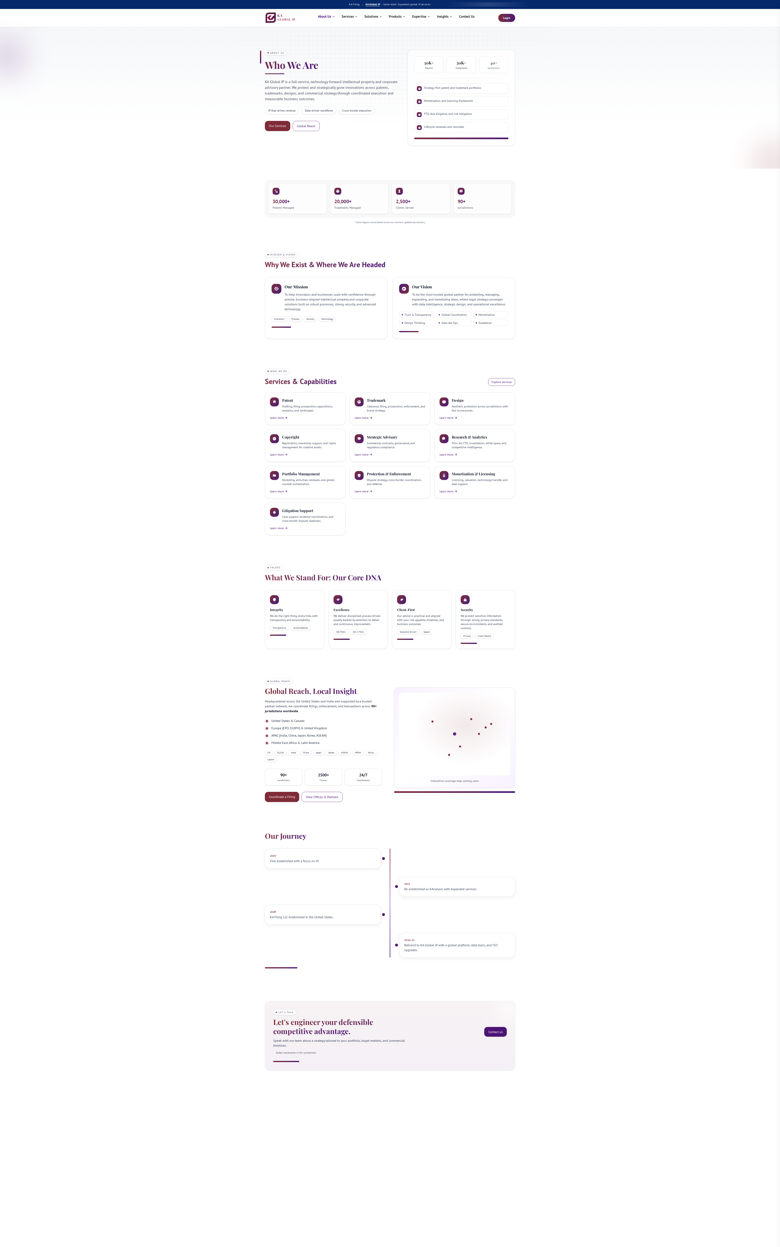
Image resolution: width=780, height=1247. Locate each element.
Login (506, 18)
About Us (324, 16)
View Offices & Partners (322, 797)
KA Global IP (373, 4)
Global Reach (306, 126)
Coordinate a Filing (282, 797)
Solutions (371, 16)
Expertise (419, 16)
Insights (442, 16)
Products (395, 16)
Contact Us (466, 16)
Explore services (502, 382)
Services (348, 16)
